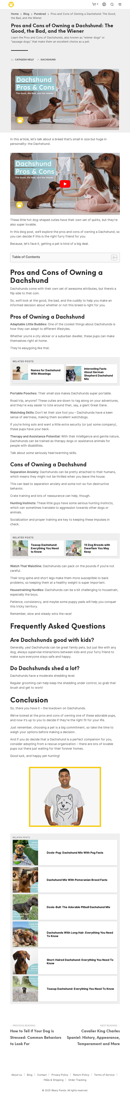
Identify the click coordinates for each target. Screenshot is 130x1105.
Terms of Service (104, 1074)
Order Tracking (77, 1080)
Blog (26, 13)
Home (15, 13)
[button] (95, 4)
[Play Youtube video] (65, 184)
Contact (42, 1074)
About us (16, 1074)
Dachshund (48, 60)
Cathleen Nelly (24, 60)
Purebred (40, 13)
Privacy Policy (59, 1074)
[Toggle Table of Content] (112, 257)
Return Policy (81, 1074)
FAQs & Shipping (53, 1080)
